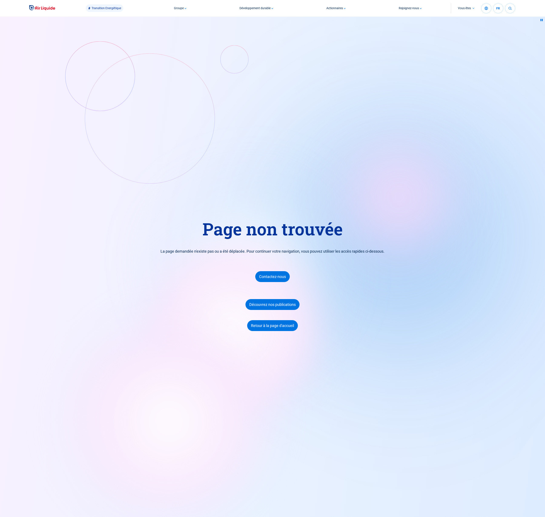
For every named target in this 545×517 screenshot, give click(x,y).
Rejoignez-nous (409, 8)
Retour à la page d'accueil (272, 325)
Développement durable (255, 8)
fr (498, 8)
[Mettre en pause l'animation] (541, 20)
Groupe (179, 8)
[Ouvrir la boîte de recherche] (510, 8)
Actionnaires (334, 8)
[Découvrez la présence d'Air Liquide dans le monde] (486, 8)
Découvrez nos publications (272, 304)
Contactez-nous (272, 276)
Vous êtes (464, 8)
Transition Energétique (106, 8)
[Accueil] (42, 8)
